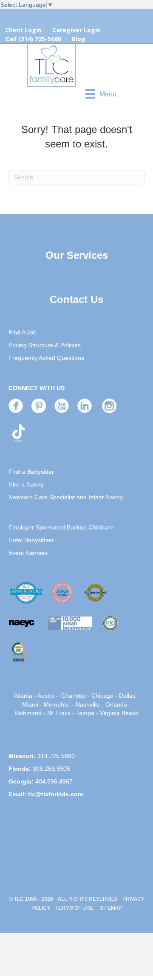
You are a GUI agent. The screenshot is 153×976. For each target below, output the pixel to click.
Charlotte (73, 695)
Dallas (127, 695)
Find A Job (22, 332)
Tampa (85, 713)
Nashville (88, 704)
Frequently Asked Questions (46, 357)
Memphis (56, 704)
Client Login (23, 30)
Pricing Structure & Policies (44, 345)
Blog (78, 39)
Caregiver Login (76, 30)
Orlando (116, 704)
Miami (30, 704)
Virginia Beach (119, 713)
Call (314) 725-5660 (33, 39)
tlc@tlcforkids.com (55, 794)
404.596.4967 (54, 781)
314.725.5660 (56, 756)
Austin (45, 695)
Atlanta (23, 695)
